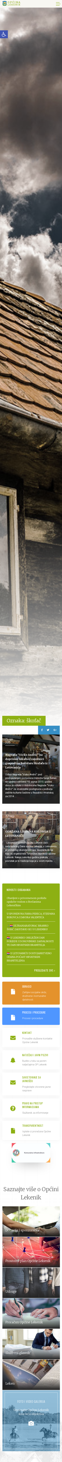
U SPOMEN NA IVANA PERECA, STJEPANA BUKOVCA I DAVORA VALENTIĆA (31, 915)
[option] (31, 365)
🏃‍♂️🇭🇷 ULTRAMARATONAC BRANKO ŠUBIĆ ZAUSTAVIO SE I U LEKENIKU (27, 927)
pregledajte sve (44, 970)
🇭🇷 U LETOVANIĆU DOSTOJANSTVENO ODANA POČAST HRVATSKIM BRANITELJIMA (29, 957)
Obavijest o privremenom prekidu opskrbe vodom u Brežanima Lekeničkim (26, 902)
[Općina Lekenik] (11, 3)
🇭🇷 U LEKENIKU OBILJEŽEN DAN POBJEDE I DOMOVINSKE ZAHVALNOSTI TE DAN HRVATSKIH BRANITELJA (30, 941)
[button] (4, 34)
